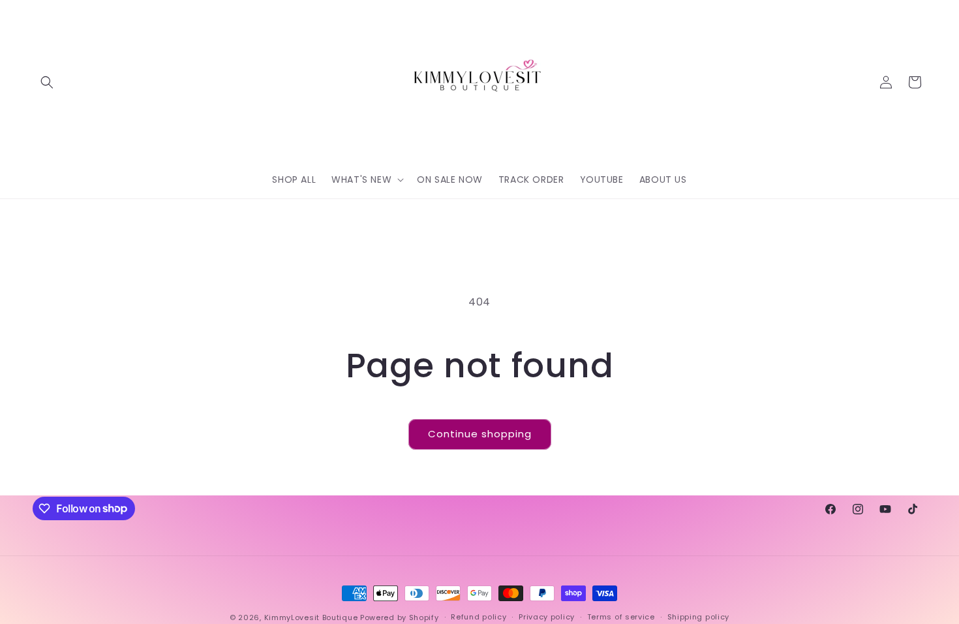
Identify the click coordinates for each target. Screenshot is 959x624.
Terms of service (621, 617)
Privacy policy (547, 617)
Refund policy (478, 617)
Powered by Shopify (399, 617)
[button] (47, 82)
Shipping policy (698, 617)
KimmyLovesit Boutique (311, 617)
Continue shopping (480, 434)
